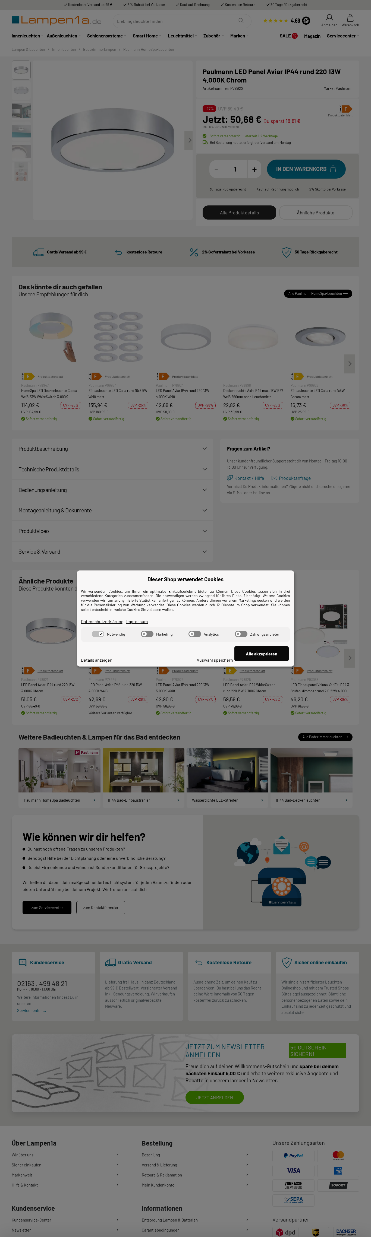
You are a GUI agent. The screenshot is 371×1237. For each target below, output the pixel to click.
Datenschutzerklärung (102, 621)
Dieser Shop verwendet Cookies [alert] (185, 579)
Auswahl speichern (215, 659)
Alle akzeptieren (261, 653)
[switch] (98, 634)
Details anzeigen (96, 659)
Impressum (137, 621)
